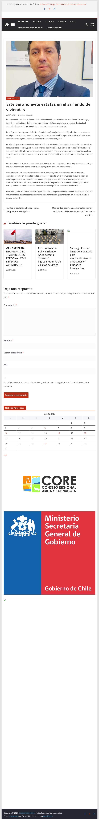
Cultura (50, 21)
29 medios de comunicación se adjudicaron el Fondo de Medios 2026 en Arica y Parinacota (63, 3)
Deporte (37, 21)
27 (46, 443)
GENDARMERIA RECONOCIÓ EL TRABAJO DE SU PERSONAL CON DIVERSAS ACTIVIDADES (16, 256)
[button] (41, 27)
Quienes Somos (54, 27)
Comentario (10, 305)
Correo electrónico (14, 352)
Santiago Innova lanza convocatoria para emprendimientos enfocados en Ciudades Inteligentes (81, 258)
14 (59, 433)
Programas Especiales (29, 27)
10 (6, 433)
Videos (73, 21)
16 (85, 433)
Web (6, 365)
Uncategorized (13, 98)
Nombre (9, 340)
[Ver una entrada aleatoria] (92, 24)
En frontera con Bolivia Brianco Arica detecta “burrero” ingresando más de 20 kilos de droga (49, 256)
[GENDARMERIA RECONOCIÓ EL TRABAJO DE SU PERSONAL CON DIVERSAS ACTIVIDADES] (18, 231)
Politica (62, 21)
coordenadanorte (26, 115)
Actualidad (23, 21)
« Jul (5, 455)
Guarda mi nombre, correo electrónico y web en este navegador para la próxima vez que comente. (46, 384)
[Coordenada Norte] (7, 24)
